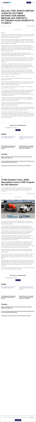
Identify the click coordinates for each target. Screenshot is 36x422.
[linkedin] (16, 29)
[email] (21, 29)
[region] (18, 419)
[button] (2, 2)
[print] (34, 29)
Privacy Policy (31, 417)
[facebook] (14, 29)
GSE (1, 176)
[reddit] (19, 29)
